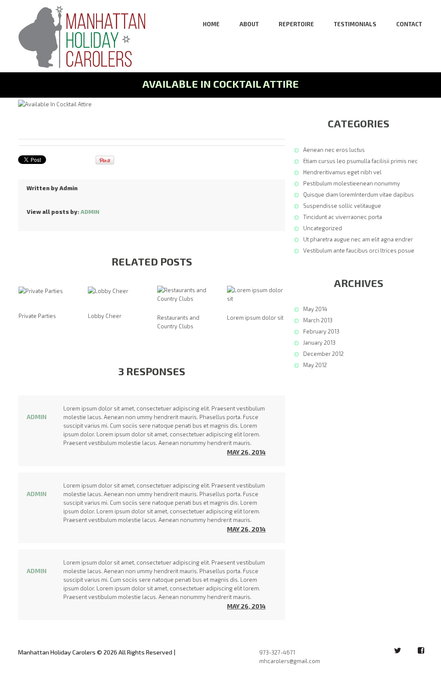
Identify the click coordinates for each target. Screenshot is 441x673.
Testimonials (355, 24)
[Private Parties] (41, 290)
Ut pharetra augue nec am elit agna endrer (358, 239)
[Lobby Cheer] (108, 290)
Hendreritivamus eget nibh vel (342, 172)
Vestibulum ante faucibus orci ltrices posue (358, 250)
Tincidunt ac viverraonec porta (342, 216)
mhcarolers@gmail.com (289, 661)
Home (211, 24)
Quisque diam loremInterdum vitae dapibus (358, 194)
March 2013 (317, 320)
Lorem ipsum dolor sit (255, 317)
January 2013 (319, 342)
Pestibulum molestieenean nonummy (351, 183)
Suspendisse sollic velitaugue (342, 205)
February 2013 (321, 331)
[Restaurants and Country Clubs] (186, 294)
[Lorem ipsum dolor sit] (256, 294)
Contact (409, 24)
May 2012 (315, 364)
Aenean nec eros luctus (334, 149)
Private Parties (37, 315)
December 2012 (323, 353)
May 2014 (315, 309)
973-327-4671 (277, 652)
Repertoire (296, 24)
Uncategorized (322, 228)
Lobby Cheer (104, 315)
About (249, 24)
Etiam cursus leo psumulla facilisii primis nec (360, 160)
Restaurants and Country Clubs (178, 322)
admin (68, 188)
